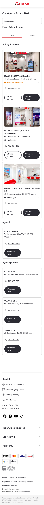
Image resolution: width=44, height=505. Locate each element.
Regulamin (19, 502)
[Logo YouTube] (16, 416)
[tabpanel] (22, 200)
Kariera (11, 478)
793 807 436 (13, 146)
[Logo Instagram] (10, 416)
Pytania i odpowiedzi (15, 384)
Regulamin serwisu (9, 482)
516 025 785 (13, 281)
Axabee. (27, 492)
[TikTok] (21, 416)
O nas (4, 478)
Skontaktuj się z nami (15, 389)
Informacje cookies (26, 482)
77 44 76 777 (12, 400)
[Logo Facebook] (4, 416)
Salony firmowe (16, 27)
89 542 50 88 (14, 243)
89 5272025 (13, 310)
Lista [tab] (12, 35)
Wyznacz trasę (29, 97)
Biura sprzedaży (12, 394)
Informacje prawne (9, 486)
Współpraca (21, 478)
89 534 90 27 (14, 203)
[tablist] (22, 35)
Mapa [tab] (32, 35)
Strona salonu (10, 97)
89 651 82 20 (14, 88)
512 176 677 (13, 340)
